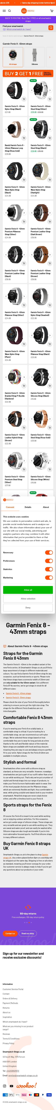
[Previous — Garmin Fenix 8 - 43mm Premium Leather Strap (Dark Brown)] (32, 213)
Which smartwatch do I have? (19, 29)
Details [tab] (28, 507)
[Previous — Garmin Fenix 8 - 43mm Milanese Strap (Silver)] (6, 296)
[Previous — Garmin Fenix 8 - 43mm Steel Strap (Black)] (32, 129)
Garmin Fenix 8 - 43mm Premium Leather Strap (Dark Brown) (41, 232)
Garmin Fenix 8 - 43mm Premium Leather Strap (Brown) (41, 273)
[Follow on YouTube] (11, 1086)
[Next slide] (49, 57)
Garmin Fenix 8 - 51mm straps (18, 697)
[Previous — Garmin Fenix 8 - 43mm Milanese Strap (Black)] (32, 335)
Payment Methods (10, 1003)
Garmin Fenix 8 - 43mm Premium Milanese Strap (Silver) (15, 232)
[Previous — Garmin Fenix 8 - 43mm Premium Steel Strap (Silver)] (6, 461)
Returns (6, 1008)
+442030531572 (12, 1071)
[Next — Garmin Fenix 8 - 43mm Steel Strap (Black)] (50, 129)
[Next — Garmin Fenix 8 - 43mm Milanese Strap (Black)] (50, 335)
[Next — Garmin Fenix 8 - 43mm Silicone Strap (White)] (50, 461)
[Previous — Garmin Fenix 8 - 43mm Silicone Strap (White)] (32, 461)
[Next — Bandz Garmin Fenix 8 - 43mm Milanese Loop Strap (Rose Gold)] (24, 129)
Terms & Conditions (11, 1038)
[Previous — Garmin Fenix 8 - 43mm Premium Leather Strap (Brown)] (32, 255)
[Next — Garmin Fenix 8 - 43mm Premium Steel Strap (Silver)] (24, 461)
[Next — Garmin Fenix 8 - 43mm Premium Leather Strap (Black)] (24, 255)
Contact (6, 994)
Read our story (28, 933)
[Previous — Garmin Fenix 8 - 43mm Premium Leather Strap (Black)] (6, 255)
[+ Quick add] (23, 99)
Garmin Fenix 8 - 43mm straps (33, 36)
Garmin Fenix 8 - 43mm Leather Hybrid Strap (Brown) (15, 438)
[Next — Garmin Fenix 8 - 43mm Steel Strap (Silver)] (50, 90)
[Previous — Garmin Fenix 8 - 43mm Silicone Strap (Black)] (32, 377)
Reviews (6, 1034)
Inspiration (7, 1017)
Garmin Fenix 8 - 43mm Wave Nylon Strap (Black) (15, 190)
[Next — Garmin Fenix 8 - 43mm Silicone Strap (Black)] (50, 377)
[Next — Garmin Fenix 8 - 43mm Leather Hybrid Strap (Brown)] (24, 419)
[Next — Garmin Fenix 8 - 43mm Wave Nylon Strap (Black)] (24, 171)
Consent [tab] (10, 507)
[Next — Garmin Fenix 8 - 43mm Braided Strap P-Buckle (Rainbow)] (24, 377)
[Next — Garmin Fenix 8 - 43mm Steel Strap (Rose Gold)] (50, 419)
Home (5, 36)
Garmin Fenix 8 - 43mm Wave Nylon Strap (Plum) (15, 354)
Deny (28, 607)
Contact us (10, 933)
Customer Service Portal (13, 989)
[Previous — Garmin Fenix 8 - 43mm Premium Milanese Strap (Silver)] (6, 213)
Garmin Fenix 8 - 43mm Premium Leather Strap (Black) (15, 273)
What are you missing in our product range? (18, 1027)
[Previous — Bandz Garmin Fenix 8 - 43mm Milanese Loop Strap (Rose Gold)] (6, 129)
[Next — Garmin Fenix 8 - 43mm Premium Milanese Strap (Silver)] (24, 213)
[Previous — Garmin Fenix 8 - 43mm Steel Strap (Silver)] (32, 90)
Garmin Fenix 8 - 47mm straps (18, 693)
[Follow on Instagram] (4, 1086)
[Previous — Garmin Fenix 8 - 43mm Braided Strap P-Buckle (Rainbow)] (6, 377)
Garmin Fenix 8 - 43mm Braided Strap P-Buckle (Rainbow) (15, 396)
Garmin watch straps (15, 36)
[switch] (49, 561)
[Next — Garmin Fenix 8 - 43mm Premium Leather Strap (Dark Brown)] (50, 213)
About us (6, 1012)
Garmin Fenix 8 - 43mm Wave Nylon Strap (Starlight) (41, 190)
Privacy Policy (8, 1043)
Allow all (28, 590)
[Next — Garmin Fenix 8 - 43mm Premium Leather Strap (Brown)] (50, 255)
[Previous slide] (6, 57)
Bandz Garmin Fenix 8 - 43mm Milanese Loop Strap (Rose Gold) (14, 148)
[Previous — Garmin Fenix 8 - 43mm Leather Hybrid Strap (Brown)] (6, 419)
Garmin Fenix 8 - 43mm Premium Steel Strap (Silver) (15, 479)
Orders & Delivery (10, 998)
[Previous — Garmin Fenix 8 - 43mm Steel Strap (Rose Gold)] (32, 419)
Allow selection (28, 599)
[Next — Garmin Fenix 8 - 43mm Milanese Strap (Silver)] (24, 296)
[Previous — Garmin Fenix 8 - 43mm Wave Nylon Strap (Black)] (6, 171)
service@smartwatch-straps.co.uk (23, 1075)
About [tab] (46, 507)
